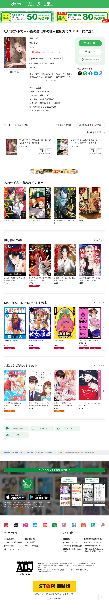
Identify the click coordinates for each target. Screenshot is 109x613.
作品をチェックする (92, 59)
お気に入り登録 (64, 125)
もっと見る (98, 240)
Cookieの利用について (92, 546)
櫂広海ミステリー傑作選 (49, 103)
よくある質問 (30, 542)
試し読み (17, 72)
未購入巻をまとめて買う (92, 125)
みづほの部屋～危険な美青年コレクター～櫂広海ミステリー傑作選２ (86, 141)
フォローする (36, 43)
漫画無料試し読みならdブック (13, 452)
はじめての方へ (9, 539)
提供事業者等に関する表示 (93, 539)
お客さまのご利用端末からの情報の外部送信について (93, 550)
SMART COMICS (46, 99)
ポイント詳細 (53, 58)
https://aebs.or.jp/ (45, 572)
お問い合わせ (9, 546)
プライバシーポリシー (70, 542)
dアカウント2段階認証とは (72, 546)
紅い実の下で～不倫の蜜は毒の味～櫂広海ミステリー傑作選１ (35, 141)
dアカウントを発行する (45, 594)
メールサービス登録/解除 (13, 542)
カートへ (92, 52)
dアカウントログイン (11, 549)
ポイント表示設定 (31, 546)
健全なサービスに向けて (92, 542)
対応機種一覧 (30, 539)
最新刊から (99, 132)
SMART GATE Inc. (45, 91)
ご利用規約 (66, 539)
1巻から (89, 132)
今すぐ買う (92, 43)
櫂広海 (32, 43)
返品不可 (32, 67)
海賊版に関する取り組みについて (72, 550)
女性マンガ (44, 95)
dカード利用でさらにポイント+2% (41, 63)
